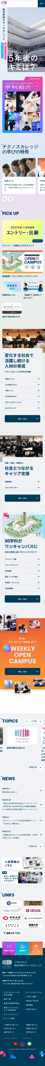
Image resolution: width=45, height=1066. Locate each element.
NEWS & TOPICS (32, 1001)
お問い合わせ (31, 1009)
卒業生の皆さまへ (32, 1028)
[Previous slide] (4, 198)
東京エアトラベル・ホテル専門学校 (12, 1008)
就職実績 (8, 481)
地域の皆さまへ (31, 1032)
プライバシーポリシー (10, 1038)
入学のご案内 (31, 996)
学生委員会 (9, 588)
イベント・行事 (10, 559)
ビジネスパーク (10, 408)
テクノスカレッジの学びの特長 (11, 993)
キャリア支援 (9, 1018)
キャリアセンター (11, 487)
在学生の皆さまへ (10, 1028)
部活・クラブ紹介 (11, 576)
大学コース (9, 390)
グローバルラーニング (13, 402)
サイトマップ (27, 1038)
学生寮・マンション (12, 582)
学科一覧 (7, 999)
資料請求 (29, 1005)
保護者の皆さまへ (32, 1025)
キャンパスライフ (11, 1014)
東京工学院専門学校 (12, 1003)
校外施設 (8, 571)
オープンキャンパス (34, 992)
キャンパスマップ (11, 565)
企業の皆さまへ (9, 1032)
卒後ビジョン (10, 379)
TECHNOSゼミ (11, 396)
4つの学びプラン (11, 384)
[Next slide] (10, 198)
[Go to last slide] (27, 721)
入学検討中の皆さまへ (11, 1025)
